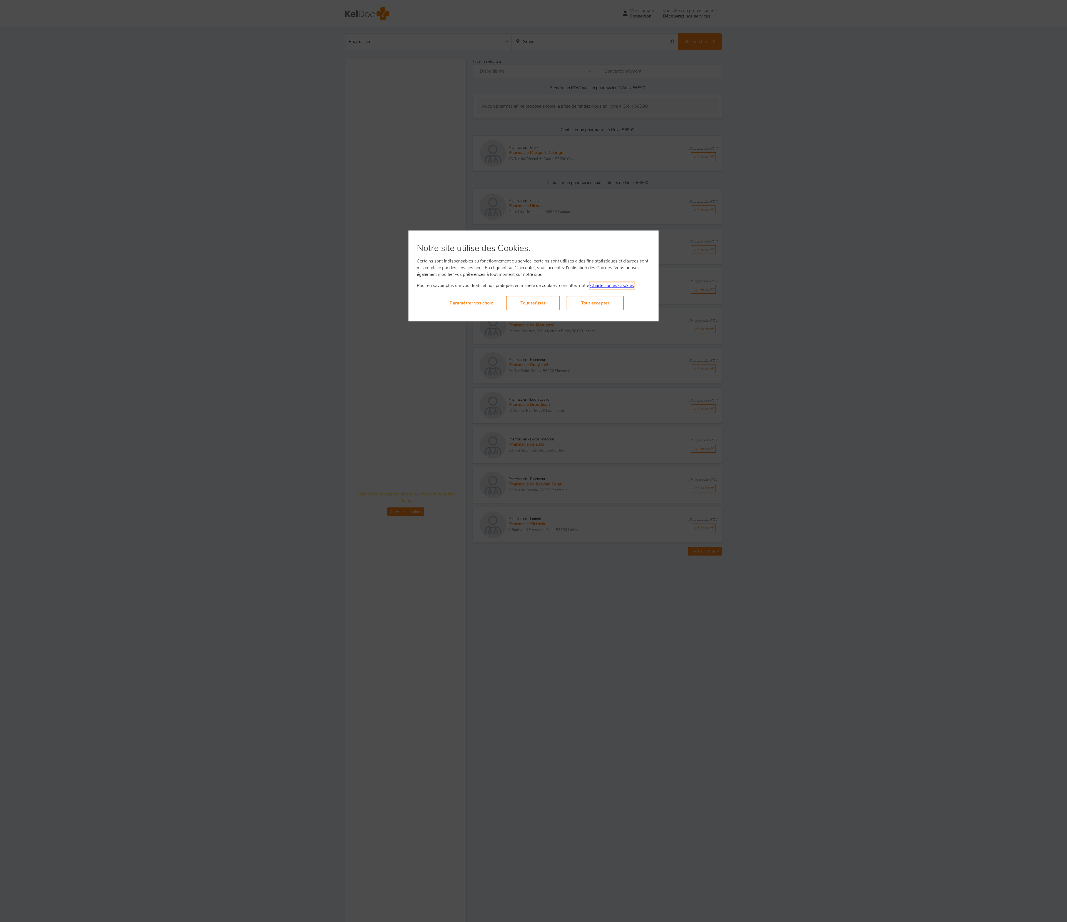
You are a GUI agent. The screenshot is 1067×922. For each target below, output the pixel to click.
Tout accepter (595, 303)
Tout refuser (532, 303)
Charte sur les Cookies (612, 285)
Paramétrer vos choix (471, 303)
